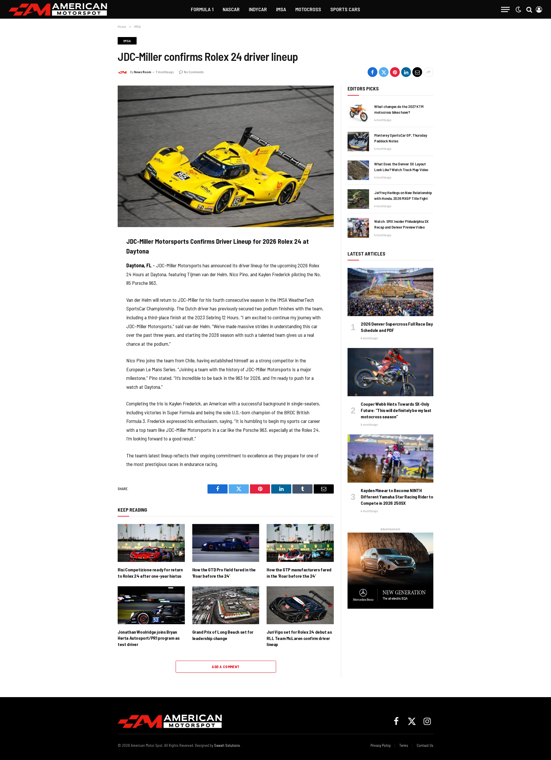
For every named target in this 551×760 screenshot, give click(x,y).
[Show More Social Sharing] (428, 72)
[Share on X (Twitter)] (384, 72)
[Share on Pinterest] (395, 72)
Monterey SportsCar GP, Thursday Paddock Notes (400, 138)
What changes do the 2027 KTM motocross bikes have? (398, 109)
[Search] (529, 9)
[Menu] (505, 9)
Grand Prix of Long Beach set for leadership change (222, 635)
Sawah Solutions (227, 745)
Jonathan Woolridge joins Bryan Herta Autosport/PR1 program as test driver (149, 638)
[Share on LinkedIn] (406, 72)
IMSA (281, 9)
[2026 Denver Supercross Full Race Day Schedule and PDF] (390, 292)
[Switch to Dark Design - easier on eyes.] (518, 9)
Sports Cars (345, 9)
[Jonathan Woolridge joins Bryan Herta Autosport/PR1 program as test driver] (151, 605)
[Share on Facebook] (372, 72)
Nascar (231, 9)
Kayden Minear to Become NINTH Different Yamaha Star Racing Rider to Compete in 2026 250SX (397, 497)
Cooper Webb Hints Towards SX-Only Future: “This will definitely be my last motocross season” (396, 410)
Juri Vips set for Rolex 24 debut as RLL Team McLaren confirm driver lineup (299, 638)
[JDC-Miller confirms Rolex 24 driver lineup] (226, 156)
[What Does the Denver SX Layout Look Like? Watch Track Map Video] (358, 170)
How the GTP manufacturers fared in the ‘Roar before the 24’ (299, 573)
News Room (142, 72)
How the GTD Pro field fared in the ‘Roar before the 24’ (224, 573)
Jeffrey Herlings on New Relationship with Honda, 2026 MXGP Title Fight (403, 195)
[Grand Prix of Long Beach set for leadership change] (225, 605)
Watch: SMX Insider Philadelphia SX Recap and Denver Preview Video (401, 224)
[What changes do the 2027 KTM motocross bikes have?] (358, 113)
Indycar (258, 9)
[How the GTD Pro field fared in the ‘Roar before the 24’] (225, 543)
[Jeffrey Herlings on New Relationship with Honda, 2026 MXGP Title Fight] (358, 199)
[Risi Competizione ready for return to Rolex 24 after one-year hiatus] (151, 543)
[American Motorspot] (58, 9)
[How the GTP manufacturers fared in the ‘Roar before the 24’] (300, 543)
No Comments (193, 72)
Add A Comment (225, 666)
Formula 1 (202, 9)
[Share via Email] (417, 72)
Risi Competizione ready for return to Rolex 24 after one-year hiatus (150, 573)
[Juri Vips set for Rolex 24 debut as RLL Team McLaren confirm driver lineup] (300, 605)
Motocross (308, 9)
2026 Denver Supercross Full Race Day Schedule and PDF (397, 327)
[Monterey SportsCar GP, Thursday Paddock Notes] (358, 141)
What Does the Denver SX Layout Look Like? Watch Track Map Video (401, 166)
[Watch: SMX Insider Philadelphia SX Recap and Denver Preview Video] (358, 227)
